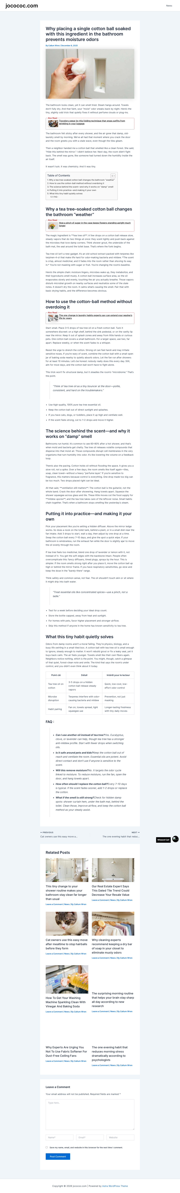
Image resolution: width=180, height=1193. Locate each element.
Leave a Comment (54, 904)
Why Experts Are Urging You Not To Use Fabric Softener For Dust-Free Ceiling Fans (66, 1051)
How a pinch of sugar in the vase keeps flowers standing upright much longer (95, 224)
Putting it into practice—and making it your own (73, 190)
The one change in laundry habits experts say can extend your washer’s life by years (95, 316)
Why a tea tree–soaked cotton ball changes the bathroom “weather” (82, 180)
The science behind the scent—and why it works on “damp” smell (81, 187)
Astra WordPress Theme (115, 1186)
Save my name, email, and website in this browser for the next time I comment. (86, 1147)
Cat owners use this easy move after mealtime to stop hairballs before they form (67, 944)
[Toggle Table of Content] (111, 175)
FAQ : (56, 197)
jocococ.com (22, 5)
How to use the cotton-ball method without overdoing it (77, 183)
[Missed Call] (175, 839)
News (169, 5)
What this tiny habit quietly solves (66, 193)
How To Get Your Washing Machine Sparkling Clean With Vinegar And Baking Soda (66, 1002)
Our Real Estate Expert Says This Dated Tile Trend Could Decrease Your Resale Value (110, 890)
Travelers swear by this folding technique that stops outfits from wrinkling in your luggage (92, 122)
